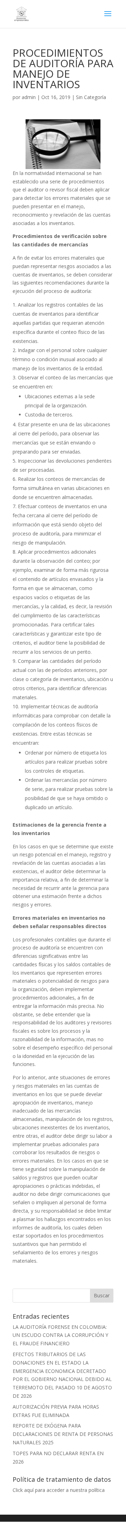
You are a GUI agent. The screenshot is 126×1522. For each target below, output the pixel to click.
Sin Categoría (91, 97)
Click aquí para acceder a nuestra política (59, 1490)
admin (29, 97)
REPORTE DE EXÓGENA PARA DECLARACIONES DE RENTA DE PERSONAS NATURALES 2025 (63, 1434)
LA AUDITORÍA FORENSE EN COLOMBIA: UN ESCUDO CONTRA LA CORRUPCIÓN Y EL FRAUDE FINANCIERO (60, 1335)
